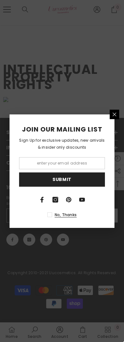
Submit (62, 179)
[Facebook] (42, 199)
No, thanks (66, 214)
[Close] (114, 114)
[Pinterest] (68, 199)
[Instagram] (55, 199)
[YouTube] (82, 199)
